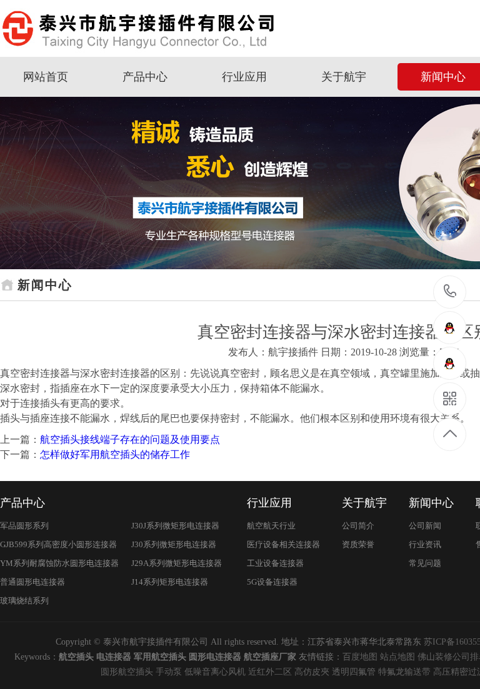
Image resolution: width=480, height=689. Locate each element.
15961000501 (450, 292)
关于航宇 (343, 77)
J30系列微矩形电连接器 (173, 544)
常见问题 (425, 563)
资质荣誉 (358, 544)
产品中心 (145, 77)
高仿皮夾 (311, 672)
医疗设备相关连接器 (283, 544)
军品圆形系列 (24, 525)
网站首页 (45, 77)
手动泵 (169, 672)
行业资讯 (425, 544)
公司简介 (358, 525)
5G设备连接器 (272, 582)
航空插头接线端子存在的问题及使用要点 (130, 439)
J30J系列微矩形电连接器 (175, 525)
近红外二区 (270, 672)
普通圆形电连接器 (32, 582)
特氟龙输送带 (404, 672)
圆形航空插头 (127, 672)
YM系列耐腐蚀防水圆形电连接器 (59, 563)
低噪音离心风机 (215, 672)
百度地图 (360, 657)
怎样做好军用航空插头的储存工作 (115, 454)
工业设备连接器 (275, 563)
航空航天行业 (271, 525)
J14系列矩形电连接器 (169, 582)
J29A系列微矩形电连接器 (176, 563)
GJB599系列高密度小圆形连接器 (58, 544)
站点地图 (397, 657)
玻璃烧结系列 (24, 600)
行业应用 (244, 77)
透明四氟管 (354, 672)
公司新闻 (425, 525)
